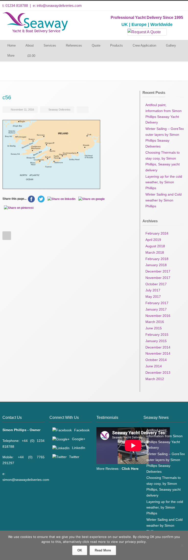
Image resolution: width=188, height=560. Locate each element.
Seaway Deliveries (59, 109)
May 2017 (153, 297)
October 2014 (156, 360)
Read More (103, 550)
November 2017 (157, 278)
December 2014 (157, 347)
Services (50, 45)
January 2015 (156, 341)
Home (11, 45)
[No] (181, 545)
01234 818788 (16, 5)
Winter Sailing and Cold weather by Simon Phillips (163, 200)
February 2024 (156, 233)
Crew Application (144, 45)
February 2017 (156, 303)
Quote (96, 45)
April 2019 (153, 240)
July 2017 (152, 290)
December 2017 (157, 271)
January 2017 (156, 309)
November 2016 (157, 316)
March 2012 (154, 379)
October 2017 (156, 284)
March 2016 (154, 322)
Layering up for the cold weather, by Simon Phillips (163, 182)
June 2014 (153, 366)
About (29, 45)
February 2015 (156, 334)
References (74, 45)
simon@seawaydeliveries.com (25, 480)
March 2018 (154, 252)
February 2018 (156, 259)
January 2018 (156, 265)
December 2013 (157, 372)
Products (116, 45)
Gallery (171, 45)
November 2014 (157, 353)
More (10, 55)
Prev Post (6, 235)
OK (79, 550)
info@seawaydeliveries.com (59, 5)
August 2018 (155, 246)
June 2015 (153, 328)
